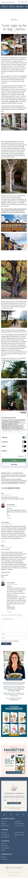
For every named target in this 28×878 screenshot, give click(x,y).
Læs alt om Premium (20, 826)
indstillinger (17, 430)
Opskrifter (4, 6)
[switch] (24, 442)
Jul (15, 837)
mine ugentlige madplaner (14, 690)
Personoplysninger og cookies (14, 872)
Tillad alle (14, 460)
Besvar (3, 501)
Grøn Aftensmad (5, 834)
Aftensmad (4, 832)
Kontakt (3, 850)
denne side (14, 482)
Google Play (4, 859)
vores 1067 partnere (10, 419)
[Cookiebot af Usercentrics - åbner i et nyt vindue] (20, 413)
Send (6, 643)
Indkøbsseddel (5, 826)
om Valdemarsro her (14, 699)
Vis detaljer (20, 456)
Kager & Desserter (19, 834)
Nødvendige (14, 464)
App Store (3, 857)
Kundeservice (18, 821)
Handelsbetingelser (19, 823)
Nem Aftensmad (5, 837)
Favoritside (4, 821)
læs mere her (17, 808)
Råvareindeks (4, 846)
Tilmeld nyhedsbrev (14, 803)
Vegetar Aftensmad (19, 832)
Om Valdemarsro (5, 848)
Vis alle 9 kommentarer (12, 615)
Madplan (12, 6)
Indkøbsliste (20, 6)
